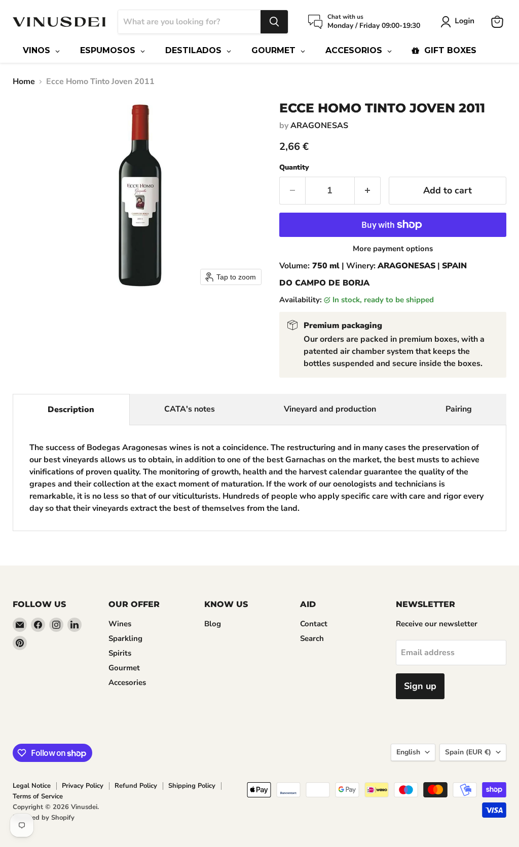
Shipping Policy (191, 785)
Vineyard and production (330, 409)
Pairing (459, 409)
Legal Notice (32, 785)
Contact (313, 624)
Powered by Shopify (44, 817)
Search (312, 638)
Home (24, 81)
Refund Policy (136, 785)
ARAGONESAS (319, 125)
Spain (468, 752)
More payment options (393, 249)
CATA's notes (189, 409)
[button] (459, 22)
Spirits (119, 653)
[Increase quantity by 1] (368, 191)
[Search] (274, 21)
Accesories (127, 682)
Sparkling (125, 638)
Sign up (420, 686)
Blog (212, 624)
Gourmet (124, 668)
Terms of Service (38, 796)
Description (71, 409)
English (408, 752)
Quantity (294, 168)
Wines (119, 624)
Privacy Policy (82, 785)
